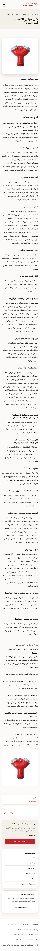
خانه (36, 14)
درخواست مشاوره (20, 841)
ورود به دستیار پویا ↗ (20, 907)
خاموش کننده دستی (28, 884)
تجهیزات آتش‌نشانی (31, 939)
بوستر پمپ (31, 863)
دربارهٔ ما (20, 934)
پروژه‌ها (35, 929)
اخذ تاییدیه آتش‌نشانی (24, 929)
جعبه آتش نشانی (29, 878)
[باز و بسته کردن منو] (4, 4)
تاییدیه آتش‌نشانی (12, 924)
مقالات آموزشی (18, 939)
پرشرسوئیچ (31, 868)
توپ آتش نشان (30, 873)
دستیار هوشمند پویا (31, 934)
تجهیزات (30, 14)
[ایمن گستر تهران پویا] (30, 4)
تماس (14, 934)
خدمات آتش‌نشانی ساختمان (29, 924)
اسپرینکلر (32, 857)
